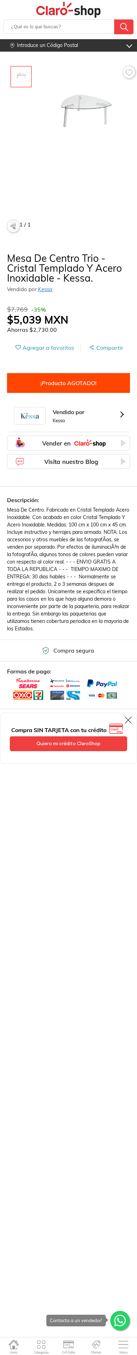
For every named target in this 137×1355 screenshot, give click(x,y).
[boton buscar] (123, 26)
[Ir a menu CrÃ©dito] (68, 1344)
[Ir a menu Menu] (123, 1344)
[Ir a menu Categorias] (41, 1344)
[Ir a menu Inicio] (13, 1344)
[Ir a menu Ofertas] (96, 1344)
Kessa (45, 289)
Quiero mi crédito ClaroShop (68, 744)
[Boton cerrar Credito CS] (129, 720)
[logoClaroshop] (68, 10)
